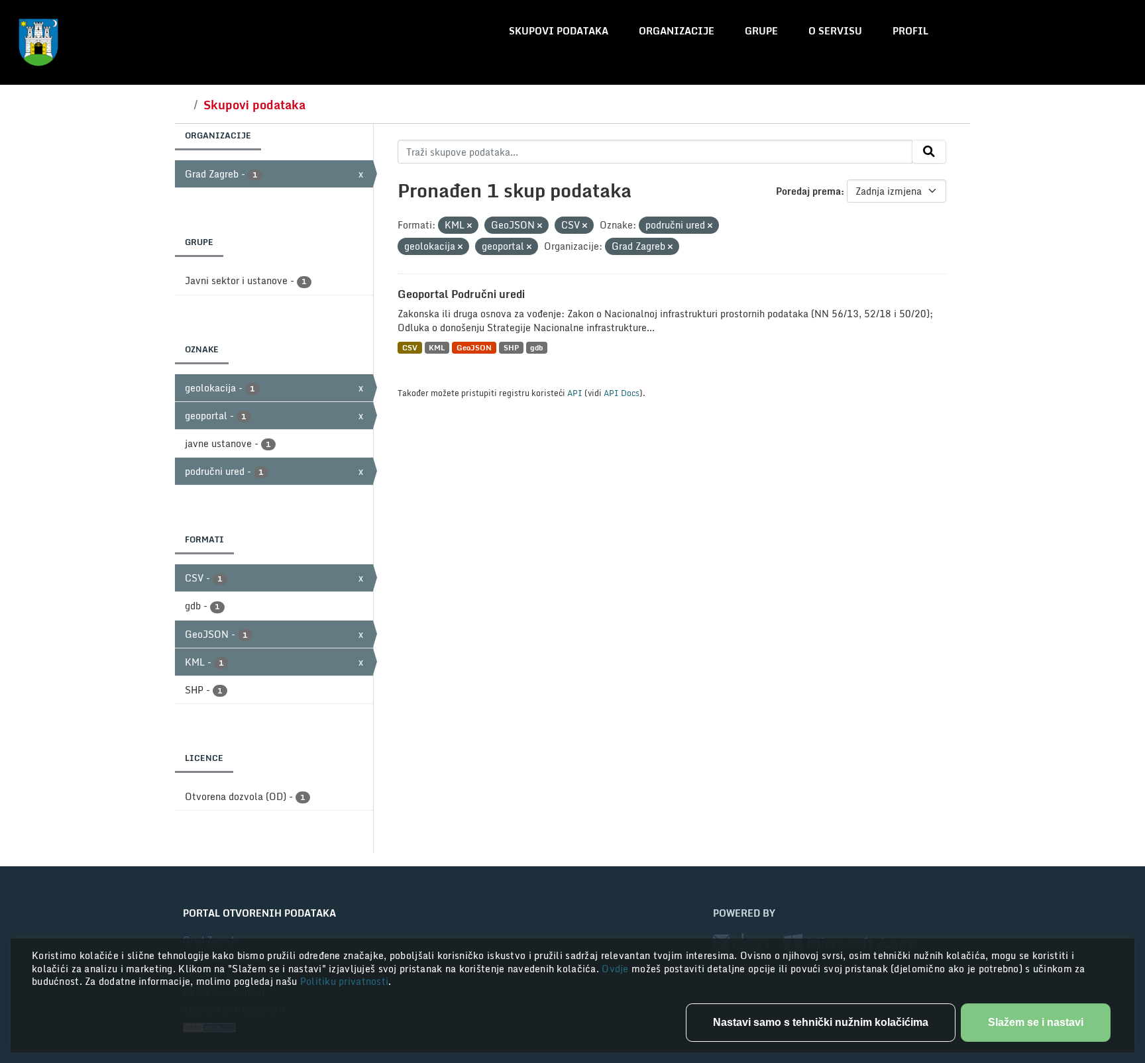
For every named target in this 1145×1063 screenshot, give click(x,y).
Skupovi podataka (558, 30)
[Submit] (929, 152)
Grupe (761, 30)
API (574, 392)
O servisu (835, 30)
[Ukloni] (469, 226)
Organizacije (676, 30)
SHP (511, 347)
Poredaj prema (808, 191)
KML (437, 347)
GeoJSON (474, 347)
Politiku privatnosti (344, 981)
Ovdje (616, 968)
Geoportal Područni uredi (461, 294)
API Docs (621, 392)
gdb (536, 347)
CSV (409, 347)
